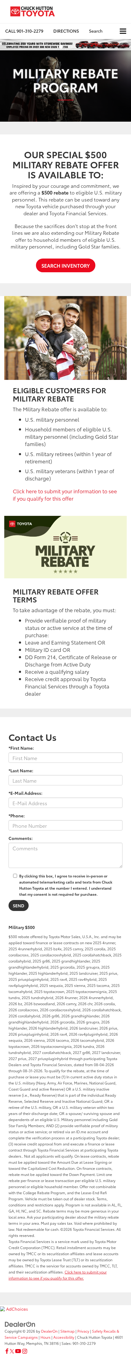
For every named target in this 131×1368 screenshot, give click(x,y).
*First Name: (21, 748)
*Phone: (17, 816)
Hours (46, 1337)
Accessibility (63, 1337)
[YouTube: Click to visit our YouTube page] (18, 1351)
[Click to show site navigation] (123, 31)
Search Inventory (65, 265)
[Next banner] (126, 44)
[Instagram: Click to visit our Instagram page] (24, 1351)
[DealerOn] (20, 1323)
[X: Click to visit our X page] (12, 1351)
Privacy (83, 1331)
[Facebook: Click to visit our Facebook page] (7, 1351)
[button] (24, 31)
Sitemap (67, 1331)
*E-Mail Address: (25, 793)
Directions (66, 31)
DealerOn (49, 1331)
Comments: (21, 838)
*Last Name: (21, 770)
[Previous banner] (4, 44)
